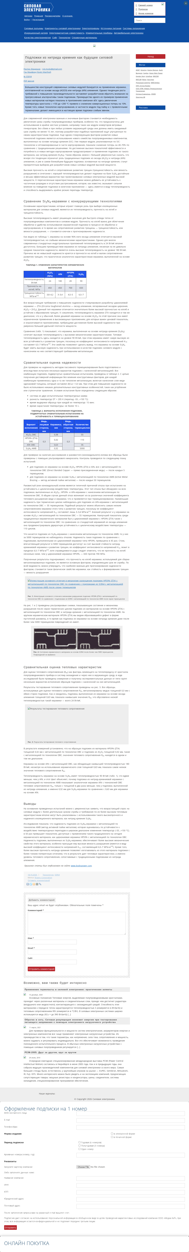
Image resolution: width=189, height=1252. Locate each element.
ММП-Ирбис (155, 83)
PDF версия (29, 81)
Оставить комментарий (39, 880)
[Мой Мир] (37, 884)
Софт (54, 37)
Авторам (28, 16)
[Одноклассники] (34, 884)
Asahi (161, 70)
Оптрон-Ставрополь (143, 94)
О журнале (67, 16)
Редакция (38, 16)
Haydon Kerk (140, 76)
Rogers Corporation (43, 877)
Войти (27, 19)
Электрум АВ (140, 97)
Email (31, 948)
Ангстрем (150, 79)
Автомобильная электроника (128, 33)
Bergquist (139, 73)
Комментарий (36, 910)
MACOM (156, 76)
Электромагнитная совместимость (66, 33)
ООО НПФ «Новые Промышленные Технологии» (149, 89)
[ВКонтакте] (27, 884)
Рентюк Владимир (32, 69)
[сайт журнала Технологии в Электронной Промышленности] (83, 1093)
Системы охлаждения (134, 28)
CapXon (146, 73)
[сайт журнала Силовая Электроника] (65, 1093)
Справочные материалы (84, 37)
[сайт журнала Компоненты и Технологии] (100, 1093)
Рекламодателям (52, 16)
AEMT (138, 70)
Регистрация (38, 19)
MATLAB (138, 79)
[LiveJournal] (40, 884)
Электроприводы (90, 28)
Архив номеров (145, 13)
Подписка (143, 9)
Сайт (30, 958)
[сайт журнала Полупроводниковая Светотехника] (122, 1093)
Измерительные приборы (99, 33)
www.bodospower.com (81, 865)
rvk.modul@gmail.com (52, 69)
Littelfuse (149, 76)
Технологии (64, 37)
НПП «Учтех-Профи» (143, 86)
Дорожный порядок (143, 83)
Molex (144, 79)
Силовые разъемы (33, 28)
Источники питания (111, 28)
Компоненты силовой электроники (63, 28)
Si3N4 (57, 875)
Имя (31, 938)
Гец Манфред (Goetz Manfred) (37, 72)
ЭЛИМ (153, 94)
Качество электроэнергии (37, 37)
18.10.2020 (33, 875)
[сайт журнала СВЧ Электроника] (142, 1093)
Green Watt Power (156, 73)
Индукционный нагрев (36, 33)
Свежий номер (145, 5)
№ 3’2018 (28, 76)
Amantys (144, 70)
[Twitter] (30, 884)
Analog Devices (152, 70)
